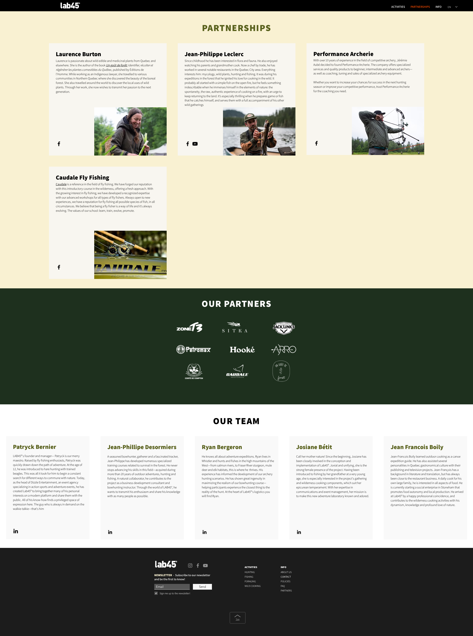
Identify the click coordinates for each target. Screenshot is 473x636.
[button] (398, 7)
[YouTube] (205, 565)
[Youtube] (195, 144)
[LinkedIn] (15, 531)
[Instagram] (190, 565)
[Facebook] (59, 144)
